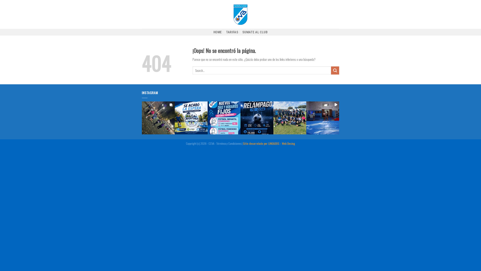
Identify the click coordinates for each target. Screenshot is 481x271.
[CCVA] (240, 14)
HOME (217, 32)
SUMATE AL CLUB (255, 32)
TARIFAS (232, 32)
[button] (158, 117)
